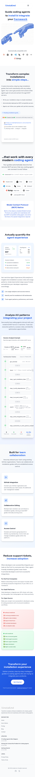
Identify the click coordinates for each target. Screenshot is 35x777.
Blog (2, 729)
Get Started (18, 682)
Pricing (3, 726)
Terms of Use (4, 760)
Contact (3, 732)
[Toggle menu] (28, 5)
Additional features (22, 688)
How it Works (4, 723)
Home (2, 720)
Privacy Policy (4, 757)
